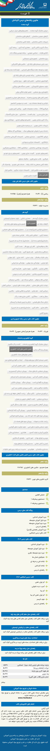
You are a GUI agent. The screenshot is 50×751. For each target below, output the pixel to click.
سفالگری (34, 296)
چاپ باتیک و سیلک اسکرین (12, 252)
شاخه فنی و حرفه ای (37, 561)
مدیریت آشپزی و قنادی (40, 274)
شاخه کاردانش (40, 565)
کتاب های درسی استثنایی (37, 533)
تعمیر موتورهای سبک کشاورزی (22, 354)
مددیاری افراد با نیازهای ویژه (23, 443)
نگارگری (34, 268)
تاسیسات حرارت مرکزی (21, 170)
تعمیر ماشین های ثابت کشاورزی (20, 349)
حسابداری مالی (14, 432)
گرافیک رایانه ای (43, 224)
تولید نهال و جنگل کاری (18, 404)
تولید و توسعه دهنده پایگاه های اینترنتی (35, 69)
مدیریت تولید (43, 205)
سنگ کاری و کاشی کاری (40, 47)
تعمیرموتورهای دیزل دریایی (19, 30)
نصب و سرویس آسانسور (19, 103)
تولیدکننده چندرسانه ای (12, 69)
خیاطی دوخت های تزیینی (21, 285)
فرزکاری (45, 159)
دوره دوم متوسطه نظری (36, 553)
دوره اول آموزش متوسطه (37, 520)
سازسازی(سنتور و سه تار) (39, 240)
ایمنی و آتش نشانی (41, 443)
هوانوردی (31, 449)
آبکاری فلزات (44, 53)
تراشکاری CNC (22, 148)
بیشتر (3, 682)
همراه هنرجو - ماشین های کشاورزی (36, 467)
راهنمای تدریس (41, 526)
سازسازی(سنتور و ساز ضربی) (20, 307)
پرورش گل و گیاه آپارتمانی (16, 410)
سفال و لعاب (43, 296)
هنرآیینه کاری (16, 268)
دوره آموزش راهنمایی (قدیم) (36, 529)
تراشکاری (45, 142)
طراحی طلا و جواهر (41, 280)
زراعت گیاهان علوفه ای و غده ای (14, 393)
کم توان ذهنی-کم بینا (37, 595)
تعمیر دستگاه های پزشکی (21, 86)
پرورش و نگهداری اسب (40, 382)
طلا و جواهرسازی (42, 246)
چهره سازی (26, 268)
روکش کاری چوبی (15, 108)
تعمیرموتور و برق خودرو (12, 153)
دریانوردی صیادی (42, 393)
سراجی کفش (6, 285)
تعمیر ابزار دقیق (29, 81)
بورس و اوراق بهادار (41, 438)
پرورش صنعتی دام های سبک (38, 371)
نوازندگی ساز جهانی (32, 263)
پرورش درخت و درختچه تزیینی (37, 410)
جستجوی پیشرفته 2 (38, 503)
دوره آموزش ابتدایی (39, 517)
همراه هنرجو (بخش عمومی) (24, 331)
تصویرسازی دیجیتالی (30, 58)
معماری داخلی (25, 218)
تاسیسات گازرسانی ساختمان (14, 136)
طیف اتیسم (41, 599)
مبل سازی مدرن (42, 114)
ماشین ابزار (8, 170)
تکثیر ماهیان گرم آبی (18, 365)
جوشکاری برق (9, 120)
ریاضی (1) (44, 193)
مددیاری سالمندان (42, 449)
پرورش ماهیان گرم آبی (40, 377)
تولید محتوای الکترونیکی (40, 86)
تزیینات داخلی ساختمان (40, 42)
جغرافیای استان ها (38, 557)
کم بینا (42, 590)
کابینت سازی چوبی (28, 153)
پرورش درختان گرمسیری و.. (17, 371)
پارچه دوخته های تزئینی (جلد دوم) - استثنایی (33, 665)
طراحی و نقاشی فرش (23, 291)
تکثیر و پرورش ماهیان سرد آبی (22, 388)
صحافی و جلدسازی (41, 252)
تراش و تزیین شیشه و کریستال (20, 302)
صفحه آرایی (44, 235)
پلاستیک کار (6, 164)
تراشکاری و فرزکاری (9, 148)
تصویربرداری (31, 223)
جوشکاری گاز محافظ (14, 131)
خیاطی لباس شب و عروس (21, 274)
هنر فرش (35, 291)
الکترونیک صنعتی (42, 75)
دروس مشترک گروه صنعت (39, 30)
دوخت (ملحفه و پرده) (41, 668)
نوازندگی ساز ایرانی (18, 263)
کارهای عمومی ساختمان (40, 36)
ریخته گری (13, 47)
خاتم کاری (35, 307)
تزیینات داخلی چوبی (41, 125)
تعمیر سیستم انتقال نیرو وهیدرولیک (36, 360)
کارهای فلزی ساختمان (23, 36)
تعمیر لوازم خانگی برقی (23, 92)
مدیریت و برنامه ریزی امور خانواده (14, 449)
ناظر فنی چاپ (43, 175)
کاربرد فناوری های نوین (40, 479)
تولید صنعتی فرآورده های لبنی (38, 427)
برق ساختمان (43, 58)
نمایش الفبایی (40, 494)
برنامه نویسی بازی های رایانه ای (24, 75)
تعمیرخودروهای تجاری (23, 120)
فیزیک (46, 331)
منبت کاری (18, 246)
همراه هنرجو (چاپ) (23, 193)
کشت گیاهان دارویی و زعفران (25, 399)
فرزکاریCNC (44, 108)
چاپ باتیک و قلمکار (41, 257)
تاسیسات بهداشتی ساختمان (38, 148)
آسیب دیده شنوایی (38, 586)
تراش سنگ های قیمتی (40, 302)
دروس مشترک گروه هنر (40, 218)
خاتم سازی (44, 307)
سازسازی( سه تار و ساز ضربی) (19, 240)
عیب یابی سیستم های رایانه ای (37, 64)
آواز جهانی (11, 257)
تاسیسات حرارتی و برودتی (31, 142)
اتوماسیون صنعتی (42, 81)
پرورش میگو (26, 382)
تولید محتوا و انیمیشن (11, 218)
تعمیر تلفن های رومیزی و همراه (37, 97)
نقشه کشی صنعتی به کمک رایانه (37, 164)
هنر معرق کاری (28, 252)
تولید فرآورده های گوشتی (17, 427)
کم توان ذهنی (40, 582)
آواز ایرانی (44, 263)
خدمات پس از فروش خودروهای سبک (35, 131)
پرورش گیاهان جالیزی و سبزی (38, 404)
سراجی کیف (44, 291)
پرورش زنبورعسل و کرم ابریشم (21, 377)
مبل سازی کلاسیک (12, 114)
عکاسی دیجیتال (14, 280)
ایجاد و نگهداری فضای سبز (13, 360)
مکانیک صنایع (23, 159)
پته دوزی (45, 674)
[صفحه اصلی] (42, 5)
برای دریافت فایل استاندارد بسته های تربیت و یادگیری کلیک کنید (25, 642)
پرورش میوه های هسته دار (22, 421)
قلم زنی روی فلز (30, 246)
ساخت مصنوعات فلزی (30, 108)
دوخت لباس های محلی (40, 285)
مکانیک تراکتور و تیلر (41, 388)
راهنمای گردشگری (18, 438)
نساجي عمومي (33, 53)
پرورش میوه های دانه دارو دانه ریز (36, 416)
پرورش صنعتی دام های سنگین (38, 365)
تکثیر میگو (30, 393)
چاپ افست (31, 114)
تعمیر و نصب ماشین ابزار (39, 170)
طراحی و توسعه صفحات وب (38, 103)
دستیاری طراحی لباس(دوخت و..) (37, 229)
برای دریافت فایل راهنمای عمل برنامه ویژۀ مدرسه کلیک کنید (25, 652)
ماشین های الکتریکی (18, 64)
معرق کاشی (44, 313)
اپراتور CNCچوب (42, 136)
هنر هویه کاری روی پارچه (40, 671)
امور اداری (29, 438)
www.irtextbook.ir (25, 698)
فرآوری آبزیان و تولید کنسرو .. (38, 432)
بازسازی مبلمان (30, 136)
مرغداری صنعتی (42, 399)
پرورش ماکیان (15, 382)
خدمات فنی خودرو (18, 164)
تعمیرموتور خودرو (42, 153)
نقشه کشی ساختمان (23, 42)
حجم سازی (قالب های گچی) (39, 677)
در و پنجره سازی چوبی (24, 125)
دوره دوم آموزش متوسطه (37, 523)
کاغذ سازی (20, 257)
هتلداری (23, 432)
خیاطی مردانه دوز (27, 280)
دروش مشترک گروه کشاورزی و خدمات (35, 344)
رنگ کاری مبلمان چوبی (40, 120)
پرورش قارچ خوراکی (16, 416)
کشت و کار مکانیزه (14, 344)
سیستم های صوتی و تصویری (15, 97)
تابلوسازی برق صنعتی (40, 92)
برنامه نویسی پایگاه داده (18, 53)
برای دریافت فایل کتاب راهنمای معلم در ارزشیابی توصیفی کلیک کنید (26, 631)
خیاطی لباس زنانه (32, 235)
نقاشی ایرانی (43, 268)
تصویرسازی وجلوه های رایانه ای (15, 224)
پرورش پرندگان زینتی (41, 349)
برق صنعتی (17, 81)
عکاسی (11, 291)
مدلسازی (23, 114)
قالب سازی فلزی (35, 159)
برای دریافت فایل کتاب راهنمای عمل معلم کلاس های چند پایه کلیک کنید (26, 620)
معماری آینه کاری (24, 47)
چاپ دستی (29, 257)
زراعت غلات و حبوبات (40, 421)
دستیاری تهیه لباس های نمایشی (13, 229)
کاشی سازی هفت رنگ (22, 296)
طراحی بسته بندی (18, 235)
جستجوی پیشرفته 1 (38, 499)
